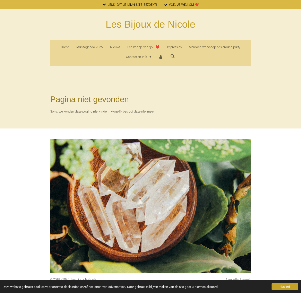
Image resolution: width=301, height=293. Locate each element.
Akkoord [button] (285, 286)
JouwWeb (245, 279)
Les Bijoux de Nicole (150, 24)
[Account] (161, 57)
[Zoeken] (173, 56)
